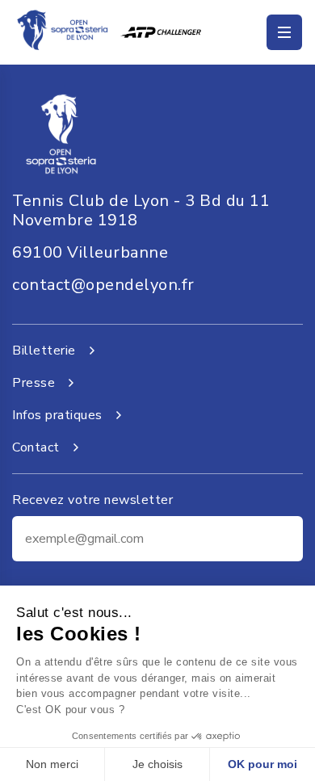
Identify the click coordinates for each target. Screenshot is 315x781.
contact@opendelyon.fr (103, 285)
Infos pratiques (57, 415)
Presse (33, 383)
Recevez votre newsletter (92, 500)
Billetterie (44, 350)
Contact (36, 447)
